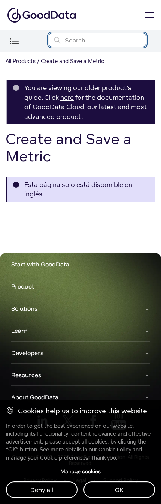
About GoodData (34, 397)
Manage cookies (80, 471)
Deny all (41, 489)
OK (119, 489)
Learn (19, 330)
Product (22, 286)
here (67, 97)
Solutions (24, 308)
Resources (26, 375)
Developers (27, 353)
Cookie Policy (114, 449)
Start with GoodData (40, 264)
